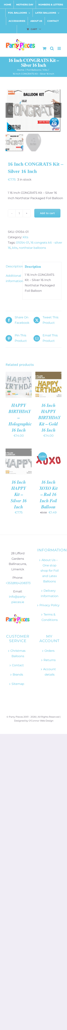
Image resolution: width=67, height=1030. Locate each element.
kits (14, 248)
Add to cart (47, 213)
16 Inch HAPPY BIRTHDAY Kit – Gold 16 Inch (49, 417)
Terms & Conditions (50, 617)
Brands (18, 674)
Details (13, 389)
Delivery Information (49, 593)
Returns (50, 660)
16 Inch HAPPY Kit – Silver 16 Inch (19, 494)
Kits (25, 237)
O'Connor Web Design (41, 720)
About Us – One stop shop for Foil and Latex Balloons (50, 570)
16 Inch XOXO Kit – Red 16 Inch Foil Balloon (48, 494)
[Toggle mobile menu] (59, 48)
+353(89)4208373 (18, 583)
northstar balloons (32, 248)
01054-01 (22, 242)
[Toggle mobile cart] (44, 48)
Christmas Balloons (17, 653)
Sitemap (18, 684)
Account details (49, 671)
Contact (18, 665)
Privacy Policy (49, 605)
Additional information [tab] (13, 278)
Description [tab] (13, 266)
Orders (49, 651)
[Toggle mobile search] (52, 48)
